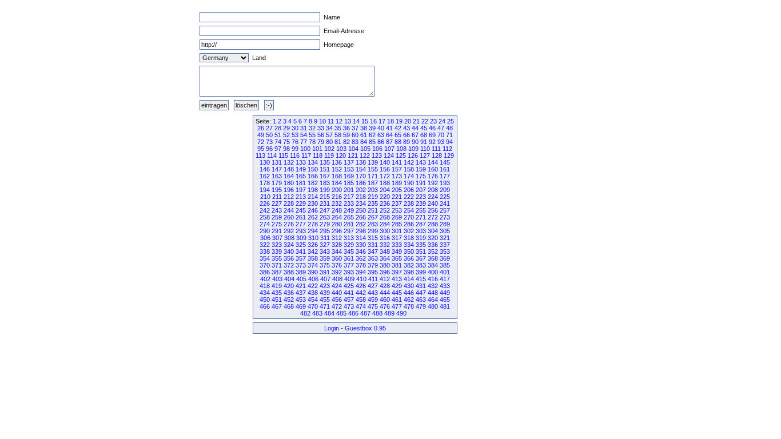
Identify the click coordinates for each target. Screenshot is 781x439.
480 (433, 306)
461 (397, 299)
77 (303, 141)
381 (397, 265)
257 (445, 210)
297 (349, 231)
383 (421, 265)
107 (389, 148)
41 (389, 128)
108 (401, 148)
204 (385, 189)
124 (389, 155)
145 (445, 162)
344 (337, 251)
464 (433, 299)
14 (356, 121)
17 (381, 121)
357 (301, 258)
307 (277, 237)
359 (325, 258)
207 (421, 189)
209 (445, 189)
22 (424, 121)
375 (325, 265)
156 (385, 169)
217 (349, 196)
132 (289, 162)
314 (361, 237)
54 (303, 134)
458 (361, 299)
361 (349, 258)
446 (409, 292)
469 (301, 306)
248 (337, 210)
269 (397, 217)
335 (421, 244)
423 (325, 285)
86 (380, 141)
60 (355, 134)
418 (265, 285)
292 (289, 231)
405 (301, 279)
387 (277, 272)
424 (337, 285)
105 (365, 148)
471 (325, 306)
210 (265, 196)
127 (425, 155)
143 (421, 162)
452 (289, 299)
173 (397, 176)
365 (397, 258)
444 (385, 292)
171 (373, 176)
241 (445, 203)
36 (346, 128)
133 (301, 162)
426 (361, 285)
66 (406, 134)
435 (277, 292)
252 (385, 210)
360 (337, 258)
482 (305, 313)
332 (385, 244)
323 (277, 244)
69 (432, 134)
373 (301, 265)
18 (390, 121)
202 (361, 189)
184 (337, 182)
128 (437, 155)
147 (277, 169)
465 (445, 299)
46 (432, 128)
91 (423, 141)
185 (349, 182)
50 (269, 134)
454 (313, 299)
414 (409, 279)
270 (409, 217)
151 (325, 169)
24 (442, 121)
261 (301, 217)
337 (445, 244)
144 (433, 162)
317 (397, 237)
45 (423, 128)
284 (385, 224)
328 (337, 244)
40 (380, 128)
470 (313, 306)
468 (289, 306)
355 (277, 258)
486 (353, 313)
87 (389, 141)
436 (289, 292)
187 (373, 182)
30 (295, 128)
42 (398, 128)
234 (361, 203)
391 (325, 272)
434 (265, 292)
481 (445, 306)
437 (301, 292)
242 (265, 210)
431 (421, 285)
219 (373, 196)
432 (433, 285)
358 (313, 258)
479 (421, 306)
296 (337, 231)
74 (277, 141)
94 (449, 141)
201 (349, 189)
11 (331, 121)
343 (325, 251)
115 (283, 155)
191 (421, 182)
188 (385, 182)
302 (409, 231)
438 (313, 292)
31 (303, 128)
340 (289, 251)
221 (397, 196)
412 (385, 279)
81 (337, 141)
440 (337, 292)
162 (265, 176)
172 (385, 176)
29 (286, 128)
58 (337, 134)
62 (372, 134)
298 (361, 231)
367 (421, 258)
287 (421, 224)
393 (349, 272)
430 (409, 285)
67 (415, 134)
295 (325, 231)
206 (409, 189)
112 (447, 148)
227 (277, 203)
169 (349, 176)
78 (312, 141)
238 (409, 203)
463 (421, 299)
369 (445, 258)
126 (413, 155)
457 (349, 299)
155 (373, 169)
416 (433, 279)
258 (265, 217)
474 (361, 306)
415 (421, 279)
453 (301, 299)
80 (329, 141)
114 (272, 155)
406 (313, 279)
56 (320, 134)
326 (313, 244)
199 (325, 189)
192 (433, 182)
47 (440, 128)
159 (421, 169)
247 (325, 210)
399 (421, 272)
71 (449, 134)
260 (289, 217)
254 (409, 210)
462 (409, 299)
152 (337, 169)
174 (409, 176)
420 (289, 285)
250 (361, 210)
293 (301, 231)
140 (385, 162)
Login (331, 328)
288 (433, 224)
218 (361, 196)
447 (421, 292)
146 (265, 169)
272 (433, 217)
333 (397, 244)
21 (416, 121)
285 (397, 224)
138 (361, 162)
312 (337, 237)
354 (265, 258)
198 (313, 189)
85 (372, 141)
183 (325, 182)
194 (265, 189)
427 (373, 285)
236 (385, 203)
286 (409, 224)
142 (409, 162)
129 (449, 155)
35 (337, 128)
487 (365, 313)
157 (397, 169)
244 (289, 210)
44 (415, 128)
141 (397, 162)
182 (313, 182)
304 (433, 231)
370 (265, 265)
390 (313, 272)
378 (361, 265)
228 (289, 203)
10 (322, 121)
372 (289, 265)
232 (337, 203)
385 (445, 265)
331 (373, 244)
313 (349, 237)
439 (325, 292)
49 (260, 134)
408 (337, 279)
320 (433, 237)
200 (337, 189)
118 (317, 155)
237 (397, 203)
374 (313, 265)
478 (409, 306)
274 (265, 224)
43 (406, 128)
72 (260, 141)
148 (289, 169)
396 (385, 272)
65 (398, 134)
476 (385, 306)
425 (349, 285)
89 (406, 141)
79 (320, 141)
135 (325, 162)
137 (349, 162)
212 (289, 196)
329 (349, 244)
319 (421, 237)
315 (373, 237)
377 (349, 265)
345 (349, 251)
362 (361, 258)
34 (329, 128)
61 (363, 134)
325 (301, 244)
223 (421, 196)
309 (301, 237)
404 (289, 279)
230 (313, 203)
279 (325, 224)
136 (337, 162)
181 (301, 182)
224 (433, 196)
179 (277, 182)
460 (385, 299)
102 (329, 148)
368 (433, 258)
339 (277, 251)
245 (301, 210)
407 (325, 279)
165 (301, 176)
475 (373, 306)
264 (337, 217)
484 (329, 313)
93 (440, 141)
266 (361, 217)
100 (305, 148)
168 (337, 176)
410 (361, 279)
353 (445, 251)
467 (277, 306)
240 (433, 203)
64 (389, 134)
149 (301, 169)
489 (389, 313)
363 (373, 258)
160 (433, 169)
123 (377, 155)
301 (397, 231)
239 (421, 203)
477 (397, 306)
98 (286, 148)
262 (313, 217)
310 (313, 237)
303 (421, 231)
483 (317, 313)
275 (277, 224)
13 (347, 121)
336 (433, 244)
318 (409, 237)
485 (341, 313)
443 (373, 292)
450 (265, 299)
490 (401, 313)
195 (277, 189)
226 (265, 203)
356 (289, 258)
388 (289, 272)
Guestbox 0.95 (365, 328)
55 (312, 134)
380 (385, 265)
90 (415, 141)
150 (313, 169)
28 (277, 128)
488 (377, 313)
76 (295, 141)
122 (365, 155)
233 (349, 203)
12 (339, 121)
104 (353, 148)
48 (449, 128)
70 (440, 134)
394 (361, 272)
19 (399, 121)
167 (325, 176)
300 (385, 231)
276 (289, 224)
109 (413, 148)
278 (313, 224)
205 (397, 189)
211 (277, 196)
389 (301, 272)
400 (433, 272)
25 (450, 121)
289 (445, 224)
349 (397, 251)
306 (265, 237)
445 (397, 292)
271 (421, 217)
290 (265, 231)
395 (373, 272)
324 (289, 244)
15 (364, 121)
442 (361, 292)
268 (385, 217)
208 (433, 189)
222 (409, 196)
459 (373, 299)
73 (269, 141)
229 (301, 203)
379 (373, 265)
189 (397, 182)
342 (313, 251)
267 (373, 217)
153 (349, 169)
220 (385, 196)
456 (337, 299)
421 (301, 285)
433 (445, 285)
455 (325, 299)
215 (325, 196)
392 (337, 272)
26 (260, 128)
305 (445, 231)
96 (269, 148)
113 (260, 155)
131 (277, 162)
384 (433, 265)
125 (401, 155)
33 (320, 128)
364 (385, 258)
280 (337, 224)
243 (277, 210)
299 (373, 231)
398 (409, 272)
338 (265, 251)
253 (397, 210)
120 (341, 155)
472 (337, 306)
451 (277, 299)
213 (301, 196)
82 (346, 141)
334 (409, 244)
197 (301, 189)
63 (380, 134)
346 (361, 251)
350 (409, 251)
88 (398, 141)
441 (349, 292)
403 (277, 279)
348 (385, 251)
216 (337, 196)
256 (433, 210)
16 (373, 121)
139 (373, 162)
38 (363, 128)
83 (355, 141)
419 (277, 285)
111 (436, 148)
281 (349, 224)
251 (373, 210)
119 (329, 155)
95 (260, 148)
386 (265, 272)
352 (433, 251)
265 (349, 217)
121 (353, 155)
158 (409, 169)
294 (313, 231)
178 (265, 182)
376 (337, 265)
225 (445, 196)
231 (325, 203)
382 (409, 265)
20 (407, 121)
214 (313, 196)
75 (286, 141)
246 (313, 210)
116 (295, 155)
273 (445, 217)
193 (445, 182)
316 (385, 237)
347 (373, 251)
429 (397, 285)
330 (361, 244)
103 (341, 148)
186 (361, 182)
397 (397, 272)
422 (313, 285)
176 (433, 176)
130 (265, 162)
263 (325, 217)
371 (277, 265)
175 (421, 176)
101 (317, 148)
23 (433, 121)
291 (277, 231)
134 (313, 162)
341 (301, 251)
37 (355, 128)
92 (432, 141)
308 (289, 237)
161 (445, 169)
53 (295, 134)
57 (329, 134)
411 (373, 279)
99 (295, 148)
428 (385, 285)
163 (277, 176)
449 (445, 292)
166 (313, 176)
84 (363, 141)
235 (373, 203)
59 (346, 134)
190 (409, 182)
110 (425, 148)
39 (372, 128)
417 (445, 279)
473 (349, 306)
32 (312, 128)
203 (373, 189)
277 (301, 224)
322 (265, 244)
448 (433, 292)
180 (289, 182)
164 (289, 176)
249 (349, 210)
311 (325, 237)
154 (361, 169)
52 (286, 134)
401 (445, 272)
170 (361, 176)
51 (277, 134)
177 (445, 176)
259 (277, 217)
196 (289, 189)
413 (397, 279)
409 (349, 279)
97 (277, 148)
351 (421, 251)
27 (269, 128)
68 (423, 134)
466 (265, 306)
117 (306, 155)
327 (325, 244)
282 (361, 224)
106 (377, 148)
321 (445, 237)
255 (421, 210)
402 (265, 279)
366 (409, 258)
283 (373, 224)
